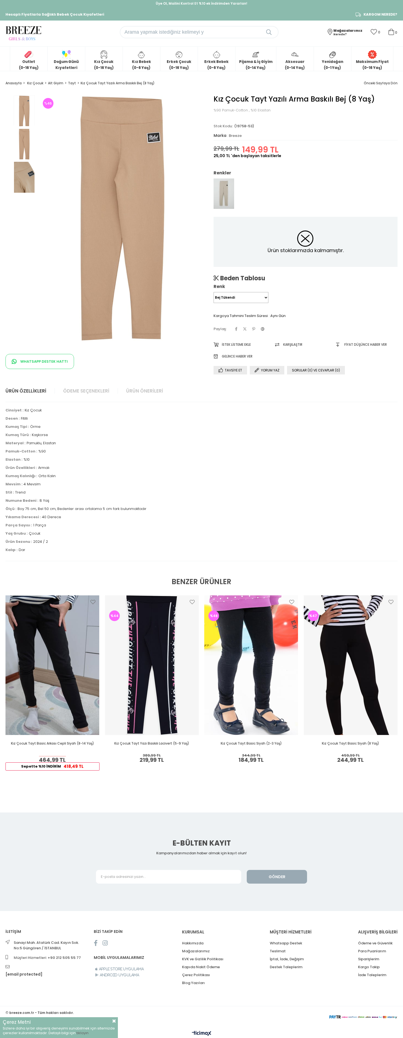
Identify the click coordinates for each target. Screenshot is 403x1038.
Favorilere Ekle (92, 601)
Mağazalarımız (196, 951)
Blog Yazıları (193, 982)
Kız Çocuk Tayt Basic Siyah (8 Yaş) (350, 743)
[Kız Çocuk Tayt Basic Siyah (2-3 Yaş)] (251, 665)
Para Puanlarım (372, 951)
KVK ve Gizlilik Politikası (202, 959)
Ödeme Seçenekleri (86, 391)
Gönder (277, 877)
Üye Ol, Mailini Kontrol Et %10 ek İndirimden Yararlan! (201, 3)
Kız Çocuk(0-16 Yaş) (104, 64)
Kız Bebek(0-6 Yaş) (141, 64)
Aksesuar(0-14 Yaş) (295, 64)
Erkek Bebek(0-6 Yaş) (216, 64)
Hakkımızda (192, 943)
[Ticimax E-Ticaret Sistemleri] (201, 1034)
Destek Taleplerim (286, 967)
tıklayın (82, 1033)
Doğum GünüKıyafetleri (66, 64)
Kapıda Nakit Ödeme (201, 967)
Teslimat (278, 951)
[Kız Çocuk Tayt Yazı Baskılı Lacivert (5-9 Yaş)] (152, 665)
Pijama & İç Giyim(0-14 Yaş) (256, 64)
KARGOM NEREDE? (380, 14)
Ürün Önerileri (144, 391)
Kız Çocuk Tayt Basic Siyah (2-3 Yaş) (251, 743)
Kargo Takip (369, 967)
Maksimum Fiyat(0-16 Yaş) (372, 64)
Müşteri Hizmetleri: (47, 957)
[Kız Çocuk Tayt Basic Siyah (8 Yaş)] (351, 665)
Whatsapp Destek (286, 943)
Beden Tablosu (242, 278)
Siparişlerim (368, 959)
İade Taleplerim (372, 975)
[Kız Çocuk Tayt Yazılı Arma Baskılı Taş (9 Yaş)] (224, 193)
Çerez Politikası (196, 975)
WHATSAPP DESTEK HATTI (43, 361)
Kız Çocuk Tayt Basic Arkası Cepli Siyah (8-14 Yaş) (52, 743)
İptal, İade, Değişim (287, 959)
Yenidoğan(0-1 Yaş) (332, 64)
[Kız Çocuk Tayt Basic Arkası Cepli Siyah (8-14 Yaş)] (52, 665)
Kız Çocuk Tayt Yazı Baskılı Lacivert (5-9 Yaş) (151, 743)
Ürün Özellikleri (25, 391)
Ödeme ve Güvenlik (375, 943)
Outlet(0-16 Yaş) (29, 64)
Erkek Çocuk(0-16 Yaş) (179, 64)
